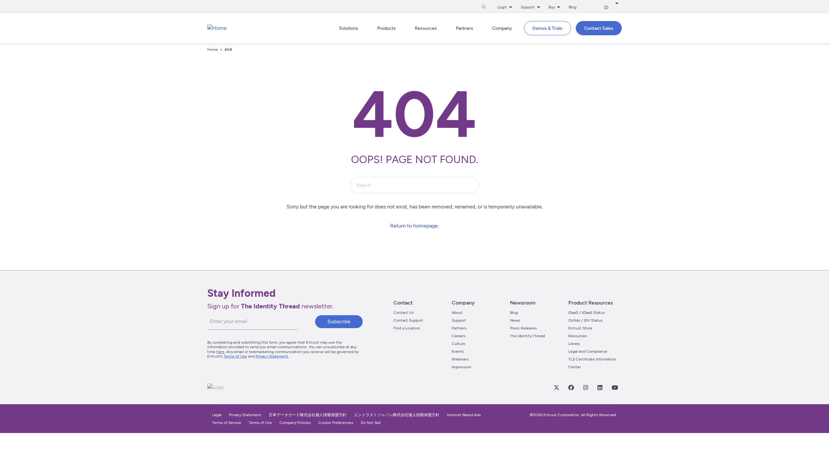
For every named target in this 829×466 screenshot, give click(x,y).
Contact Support (408, 320)
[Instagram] (585, 387)
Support (459, 320)
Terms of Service (226, 422)
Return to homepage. (414, 226)
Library (574, 343)
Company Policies (295, 422)
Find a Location (406, 328)
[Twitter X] (556, 387)
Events (458, 351)
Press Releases (523, 328)
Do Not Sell (371, 422)
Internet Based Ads (464, 415)
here (220, 352)
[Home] (217, 28)
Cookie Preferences (335, 422)
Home (212, 49)
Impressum (461, 367)
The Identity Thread (527, 336)
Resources (577, 336)
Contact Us (403, 312)
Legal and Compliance (587, 351)
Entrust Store (580, 328)
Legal (216, 415)
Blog (572, 7)
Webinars (460, 359)
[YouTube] (614, 387)
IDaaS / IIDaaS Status (586, 312)
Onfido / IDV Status (585, 320)
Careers (459, 336)
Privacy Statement (272, 356)
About (457, 312)
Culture (458, 343)
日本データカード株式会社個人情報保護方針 (307, 415)
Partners (459, 328)
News (515, 320)
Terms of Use (235, 356)
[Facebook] (571, 387)
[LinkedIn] (600, 387)
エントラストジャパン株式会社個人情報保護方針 (396, 415)
